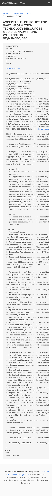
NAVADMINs (17, 13)
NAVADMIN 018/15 (12, 69)
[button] (49, 3)
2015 (29, 13)
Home (5, 13)
